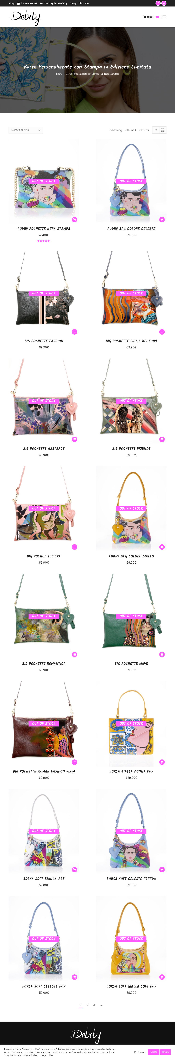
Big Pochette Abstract (44, 449)
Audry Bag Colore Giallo (131, 556)
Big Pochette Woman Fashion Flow (44, 771)
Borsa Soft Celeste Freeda (131, 879)
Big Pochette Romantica (44, 664)
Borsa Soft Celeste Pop (43, 986)
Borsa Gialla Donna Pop (131, 771)
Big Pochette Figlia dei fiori (131, 341)
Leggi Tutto (46, 1055)
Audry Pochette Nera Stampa (43, 229)
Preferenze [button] (140, 1052)
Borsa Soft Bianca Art (43, 879)
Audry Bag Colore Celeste (131, 229)
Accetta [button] (153, 1052)
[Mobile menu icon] (164, 17)
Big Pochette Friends (131, 449)
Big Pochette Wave (131, 664)
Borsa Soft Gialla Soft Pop (131, 986)
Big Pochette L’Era (44, 556)
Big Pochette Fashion (43, 341)
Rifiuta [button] (165, 1052)
